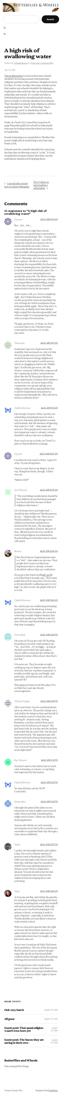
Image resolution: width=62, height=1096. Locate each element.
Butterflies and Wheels (20, 1060)
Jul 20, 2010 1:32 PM (49, 760)
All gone (9, 1018)
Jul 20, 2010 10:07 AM (49, 453)
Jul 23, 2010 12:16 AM (49, 891)
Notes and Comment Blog (42, 63)
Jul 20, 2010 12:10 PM (49, 634)
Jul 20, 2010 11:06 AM (49, 551)
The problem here (13, 75)
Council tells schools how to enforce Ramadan (16, 185)
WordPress (53, 1090)
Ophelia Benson (21, 63)
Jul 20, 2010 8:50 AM (49, 219)
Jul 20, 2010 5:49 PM (49, 801)
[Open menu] (4, 27)
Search (50, 19)
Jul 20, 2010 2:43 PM (49, 782)
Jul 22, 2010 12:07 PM (49, 844)
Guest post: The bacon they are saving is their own (24, 1041)
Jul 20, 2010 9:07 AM (49, 342)
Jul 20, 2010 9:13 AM (49, 407)
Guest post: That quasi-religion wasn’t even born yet (23, 1029)
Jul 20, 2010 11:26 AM (49, 600)
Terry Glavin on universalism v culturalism (41, 185)
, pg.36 (47, 574)
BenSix (17, 551)
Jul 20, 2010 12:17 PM (49, 701)
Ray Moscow (20, 760)
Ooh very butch (14, 1009)
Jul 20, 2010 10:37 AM (49, 489)
